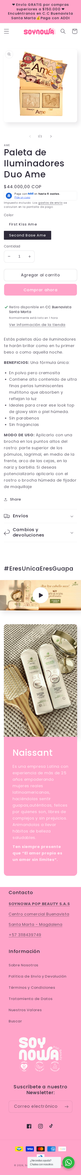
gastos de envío (50, 203)
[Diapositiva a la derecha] (51, 136)
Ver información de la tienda (37, 324)
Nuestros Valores (25, 1009)
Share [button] (15, 499)
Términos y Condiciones (32, 987)
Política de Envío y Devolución (38, 976)
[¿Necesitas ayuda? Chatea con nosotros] (68, 1162)
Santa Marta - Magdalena (35, 924)
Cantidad (12, 246)
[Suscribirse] (66, 1107)
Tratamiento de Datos (30, 998)
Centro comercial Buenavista (39, 914)
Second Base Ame (27, 235)
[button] (6, 31)
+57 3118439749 (25, 934)
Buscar (15, 1021)
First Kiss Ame (23, 224)
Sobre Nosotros (23, 965)
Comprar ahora (40, 290)
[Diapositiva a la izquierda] (30, 136)
